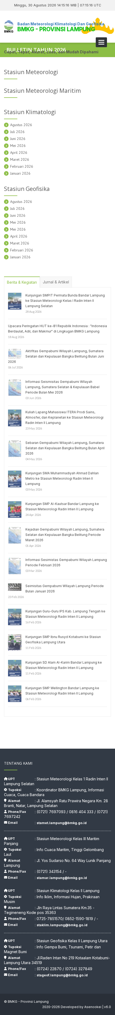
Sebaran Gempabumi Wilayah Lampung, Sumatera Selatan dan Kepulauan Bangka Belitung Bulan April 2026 (65, 448)
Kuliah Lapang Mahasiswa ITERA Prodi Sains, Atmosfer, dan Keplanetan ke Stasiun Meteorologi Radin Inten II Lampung (64, 417)
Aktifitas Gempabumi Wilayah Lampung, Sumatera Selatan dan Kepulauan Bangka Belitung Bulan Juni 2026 (56, 356)
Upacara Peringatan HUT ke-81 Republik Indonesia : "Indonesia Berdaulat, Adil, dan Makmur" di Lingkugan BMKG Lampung (57, 328)
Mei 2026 (18, 145)
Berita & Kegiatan (22, 282)
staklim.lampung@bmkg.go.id (62, 925)
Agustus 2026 (21, 124)
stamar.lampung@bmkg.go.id (62, 878)
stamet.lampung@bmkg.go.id (62, 823)
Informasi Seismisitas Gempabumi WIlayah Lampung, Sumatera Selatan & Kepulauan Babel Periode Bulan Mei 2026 (62, 387)
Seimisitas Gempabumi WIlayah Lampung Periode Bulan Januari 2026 (64, 588)
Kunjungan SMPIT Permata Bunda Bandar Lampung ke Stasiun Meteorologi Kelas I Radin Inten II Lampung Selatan (65, 300)
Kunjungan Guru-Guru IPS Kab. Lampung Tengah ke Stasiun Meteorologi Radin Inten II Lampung (65, 614)
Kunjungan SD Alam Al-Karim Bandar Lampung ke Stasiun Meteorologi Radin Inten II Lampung (63, 665)
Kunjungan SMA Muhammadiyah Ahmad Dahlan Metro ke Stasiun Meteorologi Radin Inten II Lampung (62, 478)
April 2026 (18, 152)
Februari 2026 (21, 166)
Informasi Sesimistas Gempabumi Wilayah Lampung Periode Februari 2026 (66, 562)
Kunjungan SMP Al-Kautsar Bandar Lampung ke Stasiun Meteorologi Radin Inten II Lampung (62, 506)
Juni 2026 (17, 138)
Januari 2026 (20, 173)
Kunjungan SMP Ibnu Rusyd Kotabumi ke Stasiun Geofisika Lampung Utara (63, 639)
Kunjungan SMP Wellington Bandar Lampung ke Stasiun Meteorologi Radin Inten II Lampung (62, 690)
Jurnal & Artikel (56, 282)
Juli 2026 (17, 131)
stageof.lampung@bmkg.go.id (62, 975)
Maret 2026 (19, 159)
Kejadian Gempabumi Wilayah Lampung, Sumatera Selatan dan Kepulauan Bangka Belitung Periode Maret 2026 (64, 534)
